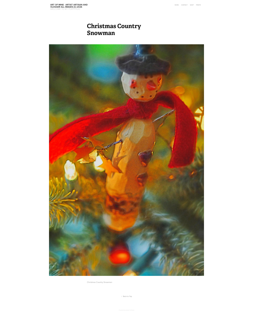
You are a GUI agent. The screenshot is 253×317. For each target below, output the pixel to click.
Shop (192, 5)
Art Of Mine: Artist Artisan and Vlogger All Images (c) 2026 (69, 5)
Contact (184, 5)
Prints (198, 5)
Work (177, 5)
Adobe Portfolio (130, 310)
